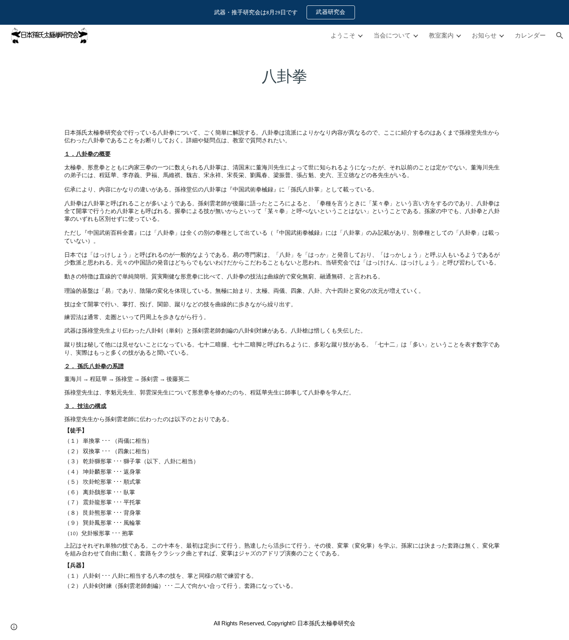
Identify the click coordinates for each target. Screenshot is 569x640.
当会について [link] (392, 35)
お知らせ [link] (484, 35)
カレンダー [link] (530, 35)
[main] (284, 73)
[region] (284, 12)
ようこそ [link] (343, 35)
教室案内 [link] (441, 35)
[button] (559, 35)
